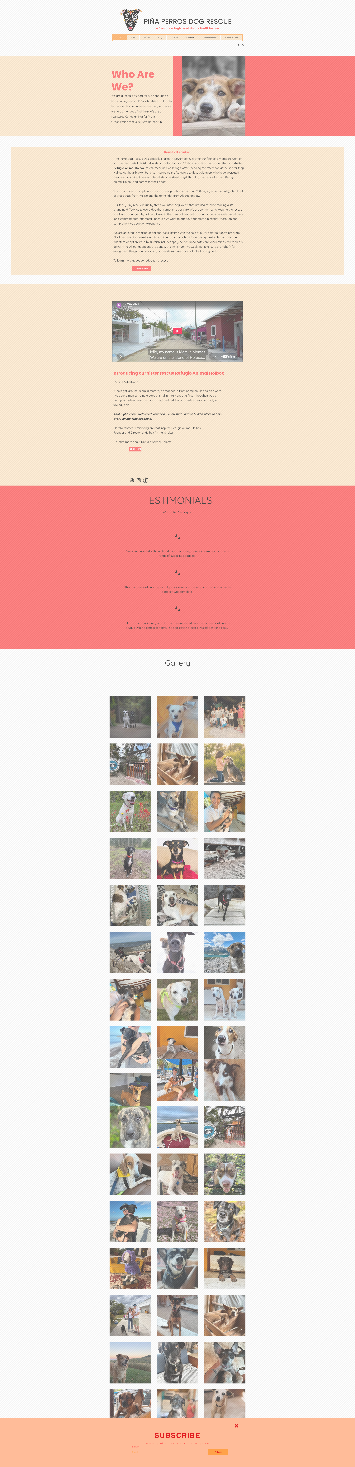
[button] (236, 1426)
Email (135, 1447)
